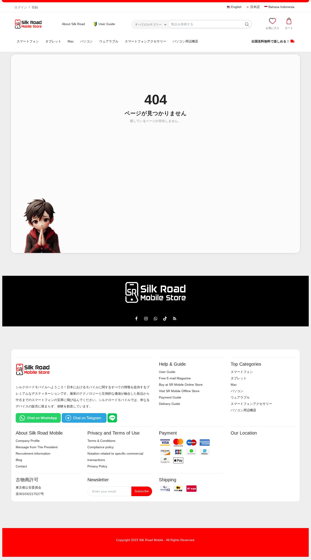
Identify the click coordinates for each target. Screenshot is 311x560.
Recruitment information (33, 453)
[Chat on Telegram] (84, 417)
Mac (71, 41)
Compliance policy (100, 447)
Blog (19, 460)
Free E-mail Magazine (175, 378)
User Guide (106, 24)
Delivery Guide (169, 404)
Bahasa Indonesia (281, 7)
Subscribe (142, 491)
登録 (35, 7)
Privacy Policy (97, 466)
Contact (21, 466)
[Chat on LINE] (112, 417)
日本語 (254, 7)
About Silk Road (73, 24)
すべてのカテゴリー (148, 24)
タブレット (53, 41)
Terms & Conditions (101, 441)
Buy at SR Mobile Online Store (181, 384)
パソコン (86, 41)
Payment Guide (170, 397)
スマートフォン (28, 41)
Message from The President (37, 447)
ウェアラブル (108, 41)
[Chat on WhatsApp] (38, 417)
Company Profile (28, 441)
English (236, 7)
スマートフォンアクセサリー (145, 41)
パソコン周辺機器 (185, 41)
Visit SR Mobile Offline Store (179, 391)
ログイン (20, 7)
